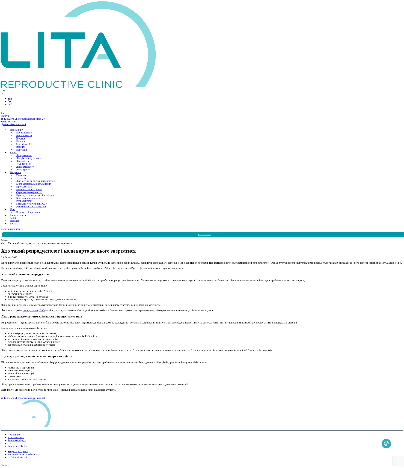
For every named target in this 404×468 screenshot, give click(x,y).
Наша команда (24, 135)
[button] (386, 443)
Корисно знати (18, 215)
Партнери (21, 149)
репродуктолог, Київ (34, 310)
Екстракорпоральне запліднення (33, 183)
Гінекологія (22, 175)
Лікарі (13, 152)
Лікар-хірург (23, 161)
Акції (13, 218)
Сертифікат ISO (24, 144)
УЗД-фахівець (23, 164)
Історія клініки (24, 132)
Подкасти (15, 220)
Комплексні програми (28, 212)
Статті (11, 443)
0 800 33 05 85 (8, 395)
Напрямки (15, 172)
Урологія (21, 178)
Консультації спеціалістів (29, 198)
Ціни (12, 209)
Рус (9, 101)
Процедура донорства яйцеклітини (35, 195)
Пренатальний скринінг (29, 189)
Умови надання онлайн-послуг (24, 454)
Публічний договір (18, 457)
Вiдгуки (20, 138)
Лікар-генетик (24, 155)
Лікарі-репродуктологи (28, 158)
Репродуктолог (24, 200)
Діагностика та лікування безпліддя (35, 181)
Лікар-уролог (23, 169)
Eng (10, 104)
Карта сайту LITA (17, 446)
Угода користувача (18, 451)
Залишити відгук (17, 440)
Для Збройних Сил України (31, 206)
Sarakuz (5, 465)
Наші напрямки (16, 437)
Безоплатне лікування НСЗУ (31, 203)
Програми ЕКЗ (24, 186)
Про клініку (16, 129)
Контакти (15, 223)
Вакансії (20, 146)
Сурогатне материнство (29, 192)
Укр (10, 98)
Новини (20, 141)
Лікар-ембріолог (25, 166)
